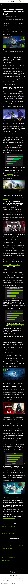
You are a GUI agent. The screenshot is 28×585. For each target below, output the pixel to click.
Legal (23, 578)
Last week (5, 28)
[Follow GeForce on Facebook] (10, 572)
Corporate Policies (12, 580)
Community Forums (14, 542)
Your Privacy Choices (15, 578)
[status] (19, 2)
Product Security (22, 580)
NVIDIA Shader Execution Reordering (12, 255)
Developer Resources (7, 548)
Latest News (5, 542)
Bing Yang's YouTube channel (11, 366)
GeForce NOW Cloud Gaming (9, 533)
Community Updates (14, 195)
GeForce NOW (10, 173)
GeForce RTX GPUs (15, 17)
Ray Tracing (20, 19)
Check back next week (8, 513)
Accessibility (4, 580)
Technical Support (6, 560)
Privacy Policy (6, 578)
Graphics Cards (5, 526)
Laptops (13, 526)
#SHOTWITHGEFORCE (7, 545)
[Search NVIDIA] (3, 1)
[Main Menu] (1, 1)
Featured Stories (6, 17)
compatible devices (9, 178)
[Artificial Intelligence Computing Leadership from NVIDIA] (10, 1)
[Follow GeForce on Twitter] (17, 572)
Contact (14, 582)
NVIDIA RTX (15, 19)
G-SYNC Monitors (6, 530)
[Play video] (14, 42)
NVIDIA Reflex (9, 19)
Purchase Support (11, 557)
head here (5, 198)
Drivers (3, 557)
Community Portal (18, 545)
